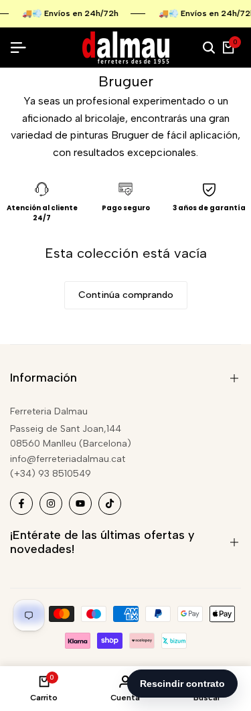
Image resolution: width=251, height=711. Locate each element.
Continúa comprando (125, 295)
